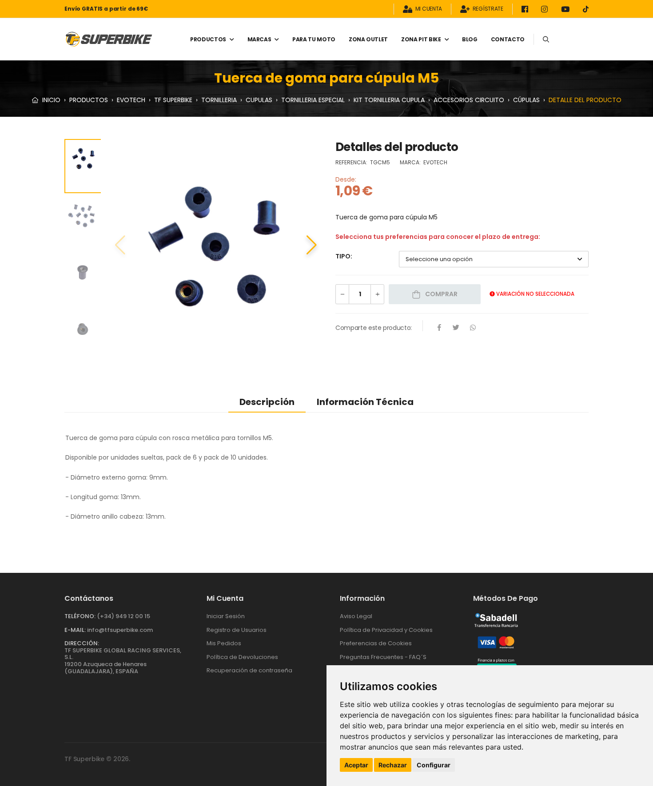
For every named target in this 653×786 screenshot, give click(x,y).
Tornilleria (219, 99)
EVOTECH (131, 99)
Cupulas (259, 99)
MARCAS (259, 39)
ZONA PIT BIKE (421, 39)
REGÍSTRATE (488, 9)
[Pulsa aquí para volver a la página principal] (108, 39)
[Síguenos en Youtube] (567, 9)
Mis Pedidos (224, 643)
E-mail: (75, 630)
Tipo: (343, 256)
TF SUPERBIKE (173, 99)
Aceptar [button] (356, 765)
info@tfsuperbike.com (120, 630)
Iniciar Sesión (226, 616)
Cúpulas (526, 99)
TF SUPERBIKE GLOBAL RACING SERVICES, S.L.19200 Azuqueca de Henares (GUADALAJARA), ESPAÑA (122, 660)
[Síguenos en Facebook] (526, 9)
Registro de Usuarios (237, 630)
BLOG (470, 39)
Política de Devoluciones (242, 657)
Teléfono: (80, 616)
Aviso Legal (356, 616)
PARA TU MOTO (313, 39)
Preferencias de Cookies (376, 643)
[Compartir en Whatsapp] (473, 328)
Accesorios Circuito (469, 99)
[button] (312, 245)
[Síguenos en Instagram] (546, 9)
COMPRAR (441, 294)
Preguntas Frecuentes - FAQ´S (383, 657)
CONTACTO (508, 39)
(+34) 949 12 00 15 (123, 616)
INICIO (50, 99)
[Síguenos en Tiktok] (586, 9)
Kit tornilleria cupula (389, 99)
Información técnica (365, 402)
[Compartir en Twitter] (456, 328)
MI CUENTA (428, 9)
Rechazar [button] (392, 765)
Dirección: (81, 643)
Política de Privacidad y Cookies (386, 630)
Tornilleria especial (313, 99)
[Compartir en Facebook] (439, 328)
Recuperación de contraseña (249, 670)
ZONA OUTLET (368, 39)
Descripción (267, 402)
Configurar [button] (433, 765)
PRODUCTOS (208, 39)
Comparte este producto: (373, 327)
